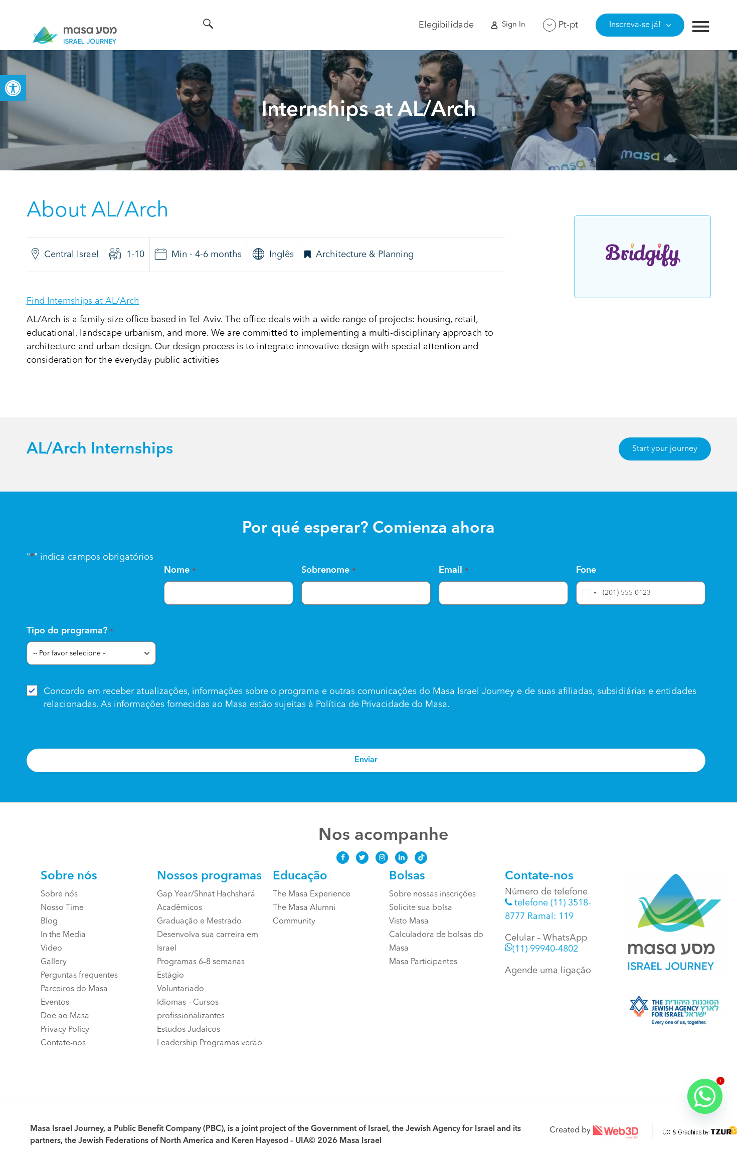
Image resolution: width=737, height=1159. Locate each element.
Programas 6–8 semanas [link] (201, 962)
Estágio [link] (170, 976)
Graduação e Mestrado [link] (199, 921)
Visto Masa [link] (409, 921)
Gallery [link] (54, 962)
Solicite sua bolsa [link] (420, 908)
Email (453, 570)
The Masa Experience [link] (311, 894)
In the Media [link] (63, 935)
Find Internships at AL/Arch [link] (83, 301)
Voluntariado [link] (180, 989)
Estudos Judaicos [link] (188, 1030)
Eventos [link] (55, 1003)
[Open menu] (700, 28)
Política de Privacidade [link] (362, 704)
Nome (180, 570)
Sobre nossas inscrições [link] (432, 894)
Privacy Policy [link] (65, 1030)
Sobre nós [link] (59, 894)
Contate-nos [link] (63, 1043)
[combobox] (588, 593)
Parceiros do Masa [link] (74, 989)
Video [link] (51, 949)
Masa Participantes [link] (423, 962)
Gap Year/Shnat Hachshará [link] (206, 894)
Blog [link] (49, 921)
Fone (586, 570)
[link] (13, 88)
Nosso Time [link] (63, 908)
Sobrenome (328, 570)
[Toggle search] (208, 26)
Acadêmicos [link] (179, 908)
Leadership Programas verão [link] (209, 1043)
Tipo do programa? (70, 630)
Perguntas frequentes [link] (79, 976)
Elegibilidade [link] (446, 25)
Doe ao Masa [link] (65, 1016)
